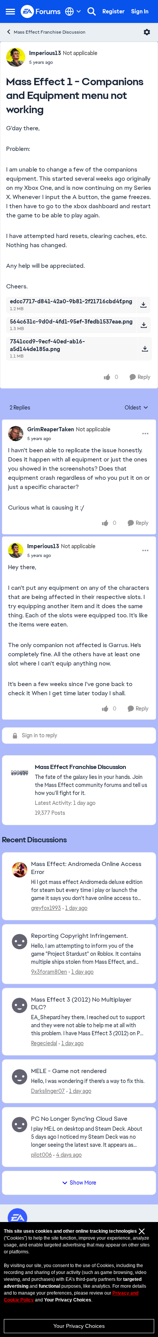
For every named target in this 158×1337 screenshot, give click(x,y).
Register (113, 11)
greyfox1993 (46, 908)
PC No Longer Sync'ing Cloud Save (79, 1119)
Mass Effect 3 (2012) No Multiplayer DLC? (81, 1004)
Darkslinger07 (48, 1091)
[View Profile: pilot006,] (19, 1124)
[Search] (91, 11)
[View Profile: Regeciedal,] (19, 1005)
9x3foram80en (49, 971)
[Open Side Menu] (10, 11)
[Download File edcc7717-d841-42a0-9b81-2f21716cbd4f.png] (143, 305)
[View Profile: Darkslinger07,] (19, 1076)
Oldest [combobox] (136, 408)
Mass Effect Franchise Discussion (50, 32)
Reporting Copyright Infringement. (79, 936)
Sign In (139, 11)
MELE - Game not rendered (69, 1071)
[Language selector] (73, 11)
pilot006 (41, 1154)
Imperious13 (45, 53)
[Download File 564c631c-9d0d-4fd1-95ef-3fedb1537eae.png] (144, 325)
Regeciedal (44, 1043)
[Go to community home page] (41, 11)
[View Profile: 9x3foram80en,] (19, 941)
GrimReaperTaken (50, 429)
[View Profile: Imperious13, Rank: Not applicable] (15, 57)
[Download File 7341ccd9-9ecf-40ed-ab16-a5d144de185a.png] (145, 349)
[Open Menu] (147, 32)
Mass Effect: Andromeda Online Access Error (86, 868)
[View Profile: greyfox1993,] (19, 869)
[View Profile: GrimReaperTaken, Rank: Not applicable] (15, 433)
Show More (83, 1182)
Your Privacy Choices (79, 1326)
